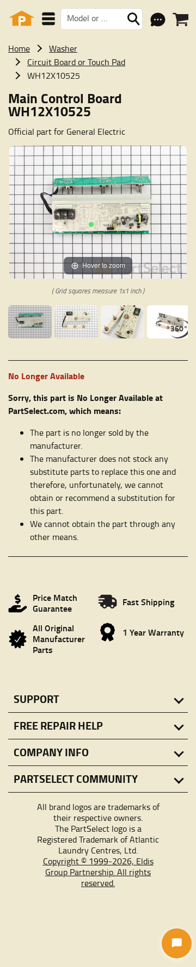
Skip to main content (98, 9)
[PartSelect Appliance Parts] (21, 18)
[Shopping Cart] (180, 19)
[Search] (133, 19)
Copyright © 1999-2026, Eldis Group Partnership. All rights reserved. (98, 872)
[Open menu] (48, 19)
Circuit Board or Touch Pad (76, 61)
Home (19, 48)
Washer (63, 48)
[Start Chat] (177, 943)
